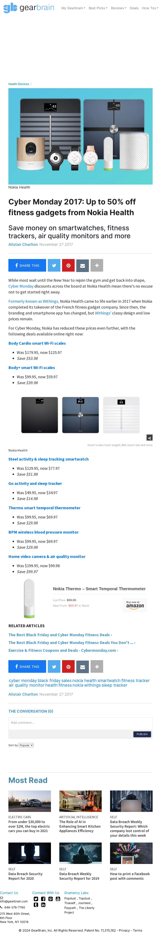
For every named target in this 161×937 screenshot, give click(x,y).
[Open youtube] (58, 898)
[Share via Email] (82, 265)
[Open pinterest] (50, 898)
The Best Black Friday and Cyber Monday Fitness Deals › (60, 634)
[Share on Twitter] (54, 265)
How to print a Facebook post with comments (130, 876)
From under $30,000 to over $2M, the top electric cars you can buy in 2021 (29, 826)
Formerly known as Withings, (34, 301)
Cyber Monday (21, 286)
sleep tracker (114, 685)
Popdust (70, 898)
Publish (142, 734)
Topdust (84, 898)
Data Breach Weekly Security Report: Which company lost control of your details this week (129, 828)
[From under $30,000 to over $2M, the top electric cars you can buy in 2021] (29, 801)
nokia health (84, 680)
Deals (134, 8)
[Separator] (97, 265)
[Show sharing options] (149, 437)
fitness (65, 685)
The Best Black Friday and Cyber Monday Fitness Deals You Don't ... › (71, 642)
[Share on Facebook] (27, 265)
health (51, 685)
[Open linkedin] (43, 904)
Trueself (70, 903)
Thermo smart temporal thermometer (44, 507)
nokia (78, 685)
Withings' (103, 312)
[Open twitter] (36, 898)
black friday (49, 680)
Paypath (70, 908)
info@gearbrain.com (14, 901)
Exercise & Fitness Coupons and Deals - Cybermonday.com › (63, 650)
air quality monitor (26, 685)
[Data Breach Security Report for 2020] (29, 853)
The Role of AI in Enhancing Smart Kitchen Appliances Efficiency (80, 826)
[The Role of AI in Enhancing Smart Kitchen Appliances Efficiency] (80, 801)
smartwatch (109, 680)
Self (113, 817)
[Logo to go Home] (29, 8)
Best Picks (97, 8)
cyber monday (23, 680)
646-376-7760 (14, 907)
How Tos (149, 8)
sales (66, 680)
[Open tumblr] (36, 904)
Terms (137, 930)
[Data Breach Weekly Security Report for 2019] (80, 853)
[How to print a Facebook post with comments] (131, 853)
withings (92, 685)
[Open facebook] (43, 898)
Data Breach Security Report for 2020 (25, 876)
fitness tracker (135, 680)
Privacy (124, 930)
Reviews (117, 8)
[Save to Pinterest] (68, 265)
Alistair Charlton (23, 244)
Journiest (84, 903)
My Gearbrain (72, 8)
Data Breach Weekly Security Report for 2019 (79, 876)
